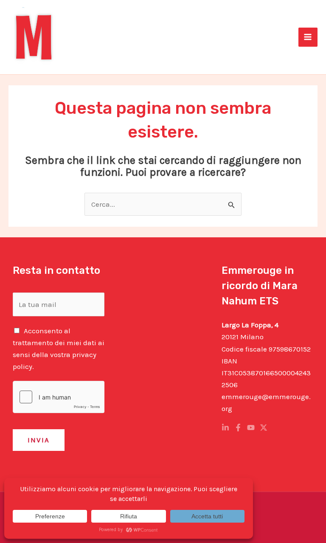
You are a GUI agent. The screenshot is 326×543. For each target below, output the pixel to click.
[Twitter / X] (263, 427)
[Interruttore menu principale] (308, 37)
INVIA (39, 440)
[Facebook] (238, 427)
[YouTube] (251, 427)
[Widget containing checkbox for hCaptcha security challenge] (58, 397)
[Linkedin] (225, 427)
